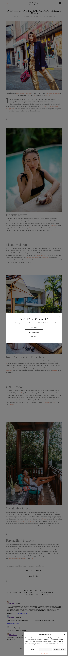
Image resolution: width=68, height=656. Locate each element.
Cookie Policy (44, 653)
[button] (65, 634)
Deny (45, 649)
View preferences (59, 649)
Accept (32, 649)
